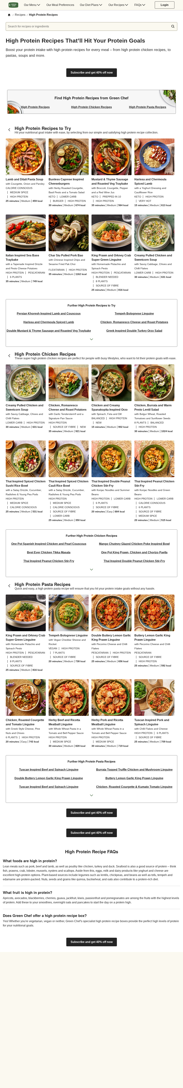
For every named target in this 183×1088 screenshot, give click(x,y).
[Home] (9, 15)
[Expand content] (91, 339)
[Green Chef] (13, 5)
